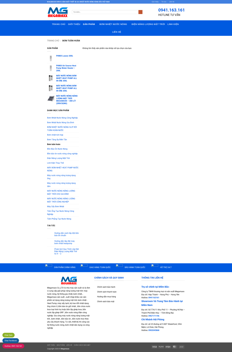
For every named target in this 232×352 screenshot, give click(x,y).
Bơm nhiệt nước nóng (113, 24)
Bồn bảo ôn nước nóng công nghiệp (62, 153)
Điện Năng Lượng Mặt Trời (148, 24)
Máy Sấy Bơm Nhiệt (55, 206)
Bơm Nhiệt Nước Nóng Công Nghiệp (62, 118)
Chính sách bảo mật (82, 345)
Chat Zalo (8, 335)
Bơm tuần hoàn (53, 144)
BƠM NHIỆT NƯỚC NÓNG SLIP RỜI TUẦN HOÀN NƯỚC (62, 128)
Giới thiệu (155, 2)
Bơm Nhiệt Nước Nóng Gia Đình (60, 122)
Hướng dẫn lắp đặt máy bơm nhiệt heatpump (64, 242)
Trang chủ (58, 24)
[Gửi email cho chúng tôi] (183, 2)
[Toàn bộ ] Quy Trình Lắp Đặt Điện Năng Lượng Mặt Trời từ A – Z (66, 251)
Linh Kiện (173, 24)
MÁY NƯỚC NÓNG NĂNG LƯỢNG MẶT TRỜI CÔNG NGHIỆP (61, 200)
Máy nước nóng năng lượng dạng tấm (61, 184)
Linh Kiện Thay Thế (55, 163)
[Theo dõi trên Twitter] (181, 2)
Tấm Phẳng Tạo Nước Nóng (59, 219)
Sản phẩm (89, 24)
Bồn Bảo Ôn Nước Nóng (57, 149)
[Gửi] (140, 12)
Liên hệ (171, 2)
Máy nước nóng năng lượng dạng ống (61, 177)
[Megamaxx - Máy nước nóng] (57, 12)
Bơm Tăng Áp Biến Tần (57, 139)
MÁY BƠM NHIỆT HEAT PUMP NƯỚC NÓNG (62, 169)
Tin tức (164, 2)
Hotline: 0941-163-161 (13, 346)
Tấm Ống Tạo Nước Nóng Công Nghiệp (60, 212)
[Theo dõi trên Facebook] (177, 2)
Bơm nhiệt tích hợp (55, 135)
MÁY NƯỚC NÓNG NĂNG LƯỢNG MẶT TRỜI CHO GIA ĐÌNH (61, 192)
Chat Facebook (11, 341)
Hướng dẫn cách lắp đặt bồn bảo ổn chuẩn (66, 234)
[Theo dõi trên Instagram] (179, 2)
